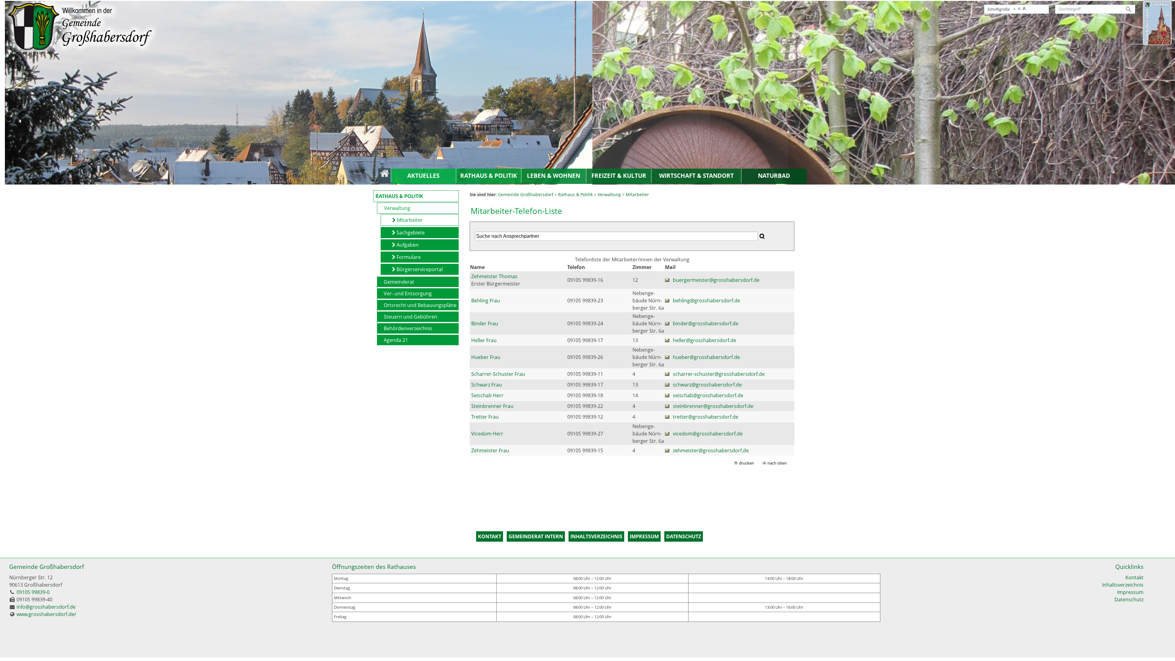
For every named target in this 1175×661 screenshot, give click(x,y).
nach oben (777, 463)
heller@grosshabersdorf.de (704, 340)
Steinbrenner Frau (492, 406)
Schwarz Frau (486, 384)
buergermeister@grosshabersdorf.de (716, 280)
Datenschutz (1128, 599)
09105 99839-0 (33, 592)
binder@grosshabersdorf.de (705, 323)
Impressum (1130, 592)
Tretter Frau (485, 416)
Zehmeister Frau (490, 450)
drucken (746, 463)
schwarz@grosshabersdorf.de (707, 384)
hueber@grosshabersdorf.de (706, 357)
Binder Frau (484, 323)
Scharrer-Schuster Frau (498, 374)
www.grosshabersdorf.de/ (46, 614)
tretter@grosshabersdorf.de (705, 416)
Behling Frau (485, 300)
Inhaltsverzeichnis (1122, 584)
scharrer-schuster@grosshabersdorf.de (719, 374)
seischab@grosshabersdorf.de (708, 395)
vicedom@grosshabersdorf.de (708, 433)
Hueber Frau (485, 357)
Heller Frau (484, 340)
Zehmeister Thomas (494, 276)
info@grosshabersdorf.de (46, 606)
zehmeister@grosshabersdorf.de (711, 450)
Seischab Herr (487, 395)
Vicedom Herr (487, 433)
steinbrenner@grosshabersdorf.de (713, 406)
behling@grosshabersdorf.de (706, 300)
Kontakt (1134, 577)
